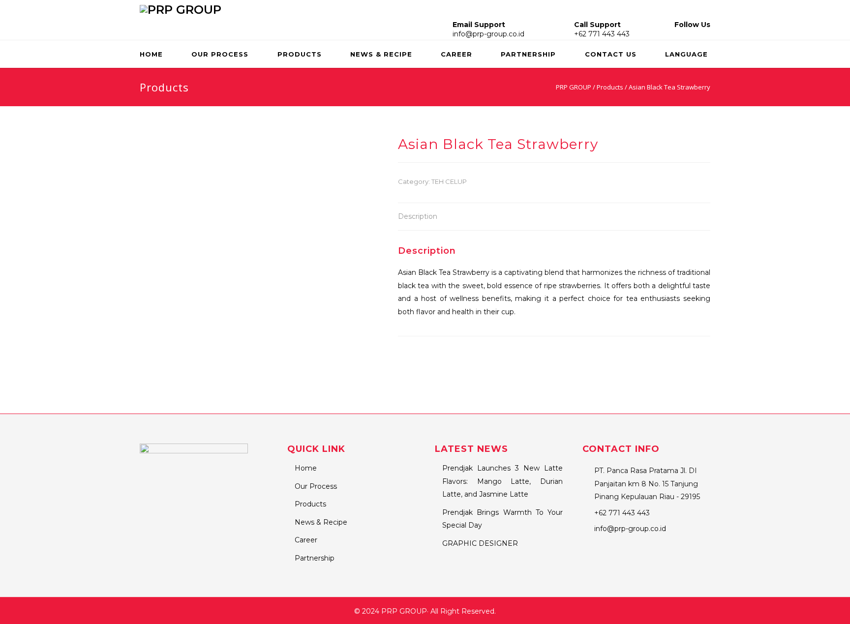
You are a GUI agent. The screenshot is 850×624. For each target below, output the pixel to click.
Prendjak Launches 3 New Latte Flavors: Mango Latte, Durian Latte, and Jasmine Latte (502, 481)
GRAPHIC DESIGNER (480, 543)
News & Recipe (381, 54)
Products (299, 54)
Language (686, 54)
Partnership (528, 54)
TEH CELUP (449, 181)
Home (151, 54)
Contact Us (611, 54)
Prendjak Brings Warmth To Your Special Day (502, 519)
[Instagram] (689, 34)
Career (456, 54)
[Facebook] (677, 34)
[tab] (417, 217)
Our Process (219, 54)
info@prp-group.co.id (488, 34)
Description (417, 216)
